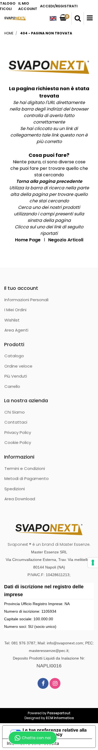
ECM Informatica (60, 718)
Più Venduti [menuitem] (15, 376)
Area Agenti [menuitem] (16, 330)
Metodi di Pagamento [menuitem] (26, 478)
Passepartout (59, 713)
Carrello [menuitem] (12, 386)
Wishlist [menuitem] (12, 320)
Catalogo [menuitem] (14, 356)
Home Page (28, 240)
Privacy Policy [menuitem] (17, 432)
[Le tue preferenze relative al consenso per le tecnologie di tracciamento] (93, 562)
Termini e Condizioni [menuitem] (24, 468)
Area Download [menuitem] (19, 499)
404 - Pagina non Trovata (46, 33)
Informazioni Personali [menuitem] (26, 300)
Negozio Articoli (65, 240)
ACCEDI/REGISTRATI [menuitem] (59, 6)
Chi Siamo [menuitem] (14, 412)
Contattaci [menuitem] (15, 422)
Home (8, 33)
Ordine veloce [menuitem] (18, 366)
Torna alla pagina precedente (49, 181)
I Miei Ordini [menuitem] (15, 310)
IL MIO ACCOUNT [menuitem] (27, 6)
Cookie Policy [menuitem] (17, 442)
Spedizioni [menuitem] (14, 489)
